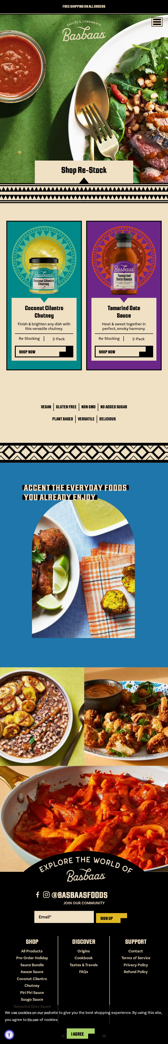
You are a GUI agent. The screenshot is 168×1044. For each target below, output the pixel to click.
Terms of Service (135, 958)
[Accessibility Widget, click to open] (9, 1035)
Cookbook (84, 958)
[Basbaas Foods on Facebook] (38, 895)
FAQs (83, 971)
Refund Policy (136, 971)
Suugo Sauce (32, 999)
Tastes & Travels (84, 965)
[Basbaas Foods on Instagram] (47, 895)
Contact (135, 951)
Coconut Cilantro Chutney (44, 312)
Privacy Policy (136, 965)
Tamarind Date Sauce (124, 312)
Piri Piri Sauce (32, 992)
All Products (32, 951)
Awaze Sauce (32, 971)
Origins (83, 951)
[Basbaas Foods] (84, 31)
